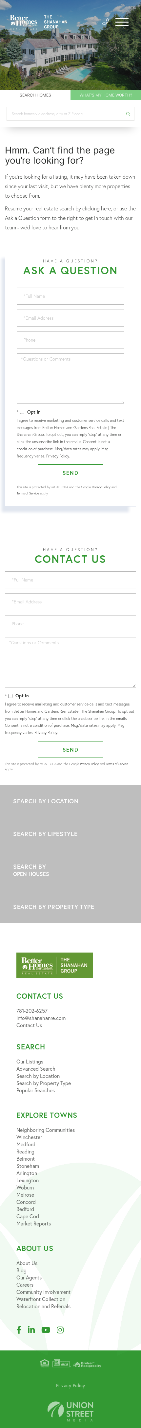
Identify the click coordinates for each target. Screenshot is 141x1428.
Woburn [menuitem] (25, 1187)
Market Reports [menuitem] (33, 1223)
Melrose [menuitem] (25, 1194)
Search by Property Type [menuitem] (43, 1083)
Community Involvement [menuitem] (43, 1292)
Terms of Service (28, 493)
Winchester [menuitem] (29, 1137)
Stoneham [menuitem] (27, 1166)
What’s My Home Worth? (106, 95)
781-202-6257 (32, 1011)
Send (71, 472)
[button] (128, 114)
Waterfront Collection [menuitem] (40, 1299)
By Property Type (70, 906)
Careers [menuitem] (24, 1284)
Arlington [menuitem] (26, 1173)
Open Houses (31, 873)
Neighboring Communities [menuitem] (45, 1130)
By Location (70, 801)
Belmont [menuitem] (25, 1158)
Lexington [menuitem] (27, 1180)
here (106, 208)
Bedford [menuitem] (25, 1209)
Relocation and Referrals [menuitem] (43, 1306)
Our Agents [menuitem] (29, 1277)
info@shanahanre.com (41, 1018)
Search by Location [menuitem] (38, 1076)
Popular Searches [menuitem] (35, 1090)
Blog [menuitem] (21, 1270)
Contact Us (29, 1025)
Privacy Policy (57, 456)
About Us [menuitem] (26, 1263)
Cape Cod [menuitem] (27, 1216)
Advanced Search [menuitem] (35, 1068)
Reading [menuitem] (25, 1151)
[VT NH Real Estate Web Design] (70, 1411)
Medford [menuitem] (25, 1144)
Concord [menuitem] (26, 1202)
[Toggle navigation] (122, 22)
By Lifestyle (70, 833)
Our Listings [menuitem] (29, 1061)
